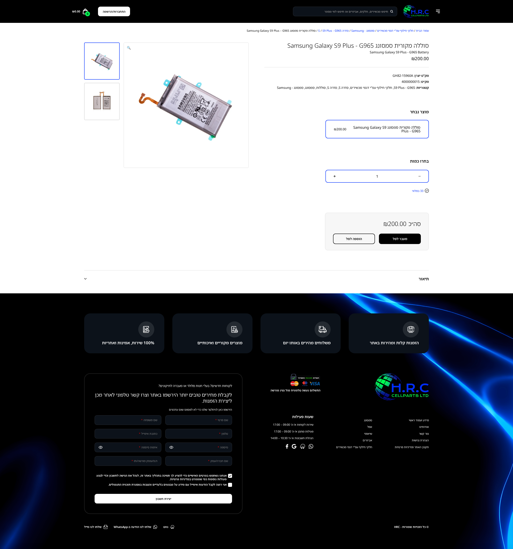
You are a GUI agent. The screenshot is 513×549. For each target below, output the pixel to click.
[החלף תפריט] (438, 11)
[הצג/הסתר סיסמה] (171, 447)
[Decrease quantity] (419, 176)
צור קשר (424, 434)
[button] (129, 48)
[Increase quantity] (334, 176)
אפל (369, 427)
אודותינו (424, 427)
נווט (165, 527)
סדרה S (343, 87)
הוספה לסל (354, 239)
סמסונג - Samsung (363, 30)
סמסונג (310, 87)
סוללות (321, 87)
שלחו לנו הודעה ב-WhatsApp (132, 527)
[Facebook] (287, 447)
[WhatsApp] (311, 447)
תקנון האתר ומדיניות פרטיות (412, 447)
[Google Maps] (294, 447)
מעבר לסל (400, 239)
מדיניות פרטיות (179, 479)
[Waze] (302, 447)
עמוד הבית (422, 30)
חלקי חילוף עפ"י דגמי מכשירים (395, 30)
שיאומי (368, 434)
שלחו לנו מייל (93, 527)
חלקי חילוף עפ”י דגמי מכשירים (354, 447)
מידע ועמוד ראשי (419, 420)
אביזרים (367, 440)
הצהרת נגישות (420, 440)
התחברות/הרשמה (114, 11)
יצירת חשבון (163, 499)
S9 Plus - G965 (331, 30)
